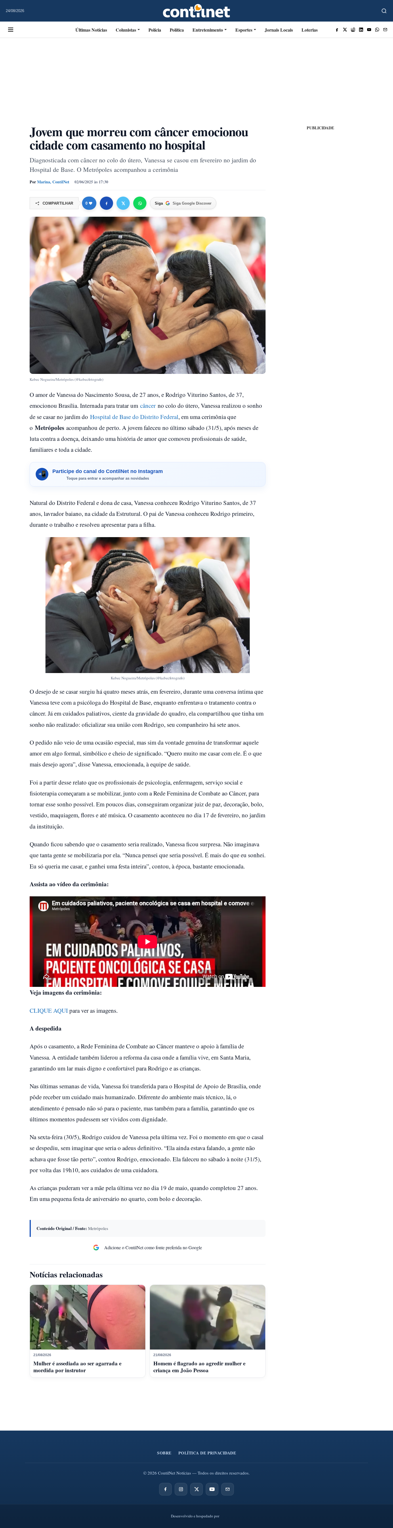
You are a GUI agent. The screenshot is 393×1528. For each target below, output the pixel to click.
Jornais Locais (279, 29)
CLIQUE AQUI (49, 1010)
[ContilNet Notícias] (196, 11)
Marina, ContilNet (53, 182)
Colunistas (126, 29)
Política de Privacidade (207, 1453)
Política (177, 29)
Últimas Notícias (91, 29)
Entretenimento (207, 29)
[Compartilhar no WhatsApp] (139, 203)
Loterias (310, 29)
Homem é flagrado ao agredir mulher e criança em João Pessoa (199, 1366)
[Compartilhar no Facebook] (106, 203)
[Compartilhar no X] (123, 203)
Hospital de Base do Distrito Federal (134, 417)
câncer (148, 405)
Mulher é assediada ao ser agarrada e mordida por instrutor (77, 1366)
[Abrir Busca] (384, 11)
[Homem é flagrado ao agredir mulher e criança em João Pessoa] (207, 1317)
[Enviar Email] (385, 30)
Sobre (164, 1453)
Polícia (154, 29)
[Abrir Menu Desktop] (11, 29)
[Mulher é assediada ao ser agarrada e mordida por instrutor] (87, 1317)
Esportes (243, 29)
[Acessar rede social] (337, 30)
